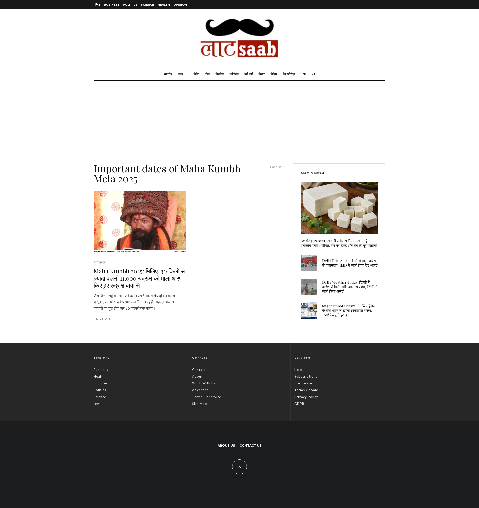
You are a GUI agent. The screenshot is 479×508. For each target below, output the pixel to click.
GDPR (299, 404)
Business (112, 4)
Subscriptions (305, 376)
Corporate (303, 383)
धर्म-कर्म (248, 74)
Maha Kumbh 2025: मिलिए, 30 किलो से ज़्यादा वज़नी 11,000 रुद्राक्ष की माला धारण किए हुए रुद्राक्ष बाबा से (139, 278)
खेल (207, 74)
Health (164, 4)
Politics (130, 4)
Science (147, 4)
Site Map (199, 404)
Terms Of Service (206, 397)
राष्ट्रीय (168, 74)
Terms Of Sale (306, 390)
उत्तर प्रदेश (100, 262)
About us (226, 445)
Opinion (180, 4)
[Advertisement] (239, 118)
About (197, 376)
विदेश (97, 4)
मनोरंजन (234, 74)
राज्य (180, 74)
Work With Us (204, 383)
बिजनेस (220, 74)
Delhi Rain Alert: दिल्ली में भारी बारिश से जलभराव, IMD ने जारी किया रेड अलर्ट (350, 262)
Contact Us (250, 445)
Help (298, 370)
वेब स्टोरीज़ (289, 74)
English (308, 74)
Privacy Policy (306, 397)
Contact (199, 370)
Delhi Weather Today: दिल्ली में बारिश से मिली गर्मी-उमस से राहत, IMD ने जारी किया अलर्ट (350, 286)
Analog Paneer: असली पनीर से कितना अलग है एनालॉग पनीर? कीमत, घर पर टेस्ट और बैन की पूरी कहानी (339, 243)
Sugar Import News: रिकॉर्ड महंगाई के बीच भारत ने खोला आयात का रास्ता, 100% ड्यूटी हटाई (348, 310)
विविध (274, 74)
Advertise (200, 390)
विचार (262, 74)
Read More (102, 318)
